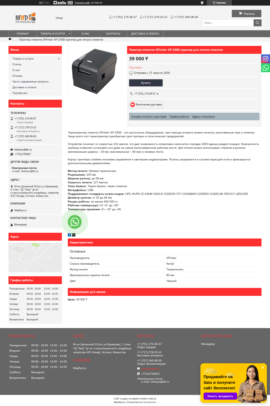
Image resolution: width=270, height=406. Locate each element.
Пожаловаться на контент (141, 402)
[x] (73, 235)
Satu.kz (152, 398)
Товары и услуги (53, 33)
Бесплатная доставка (149, 104)
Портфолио (19, 93)
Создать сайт (82, 2)
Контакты (113, 33)
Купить (146, 82)
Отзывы (17, 75)
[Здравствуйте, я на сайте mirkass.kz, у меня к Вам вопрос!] (75, 222)
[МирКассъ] (25, 28)
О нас (85, 33)
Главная (22, 33)
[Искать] (258, 22)
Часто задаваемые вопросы (30, 81)
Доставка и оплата (145, 33)
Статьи (16, 64)
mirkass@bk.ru (23, 149)
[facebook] (69, 235)
